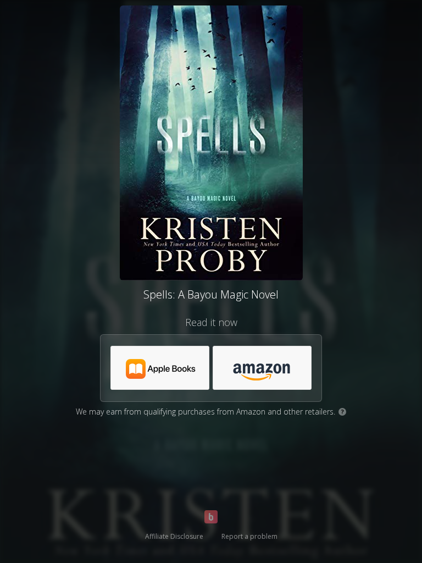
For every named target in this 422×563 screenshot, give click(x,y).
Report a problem (249, 536)
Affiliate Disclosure (174, 536)
